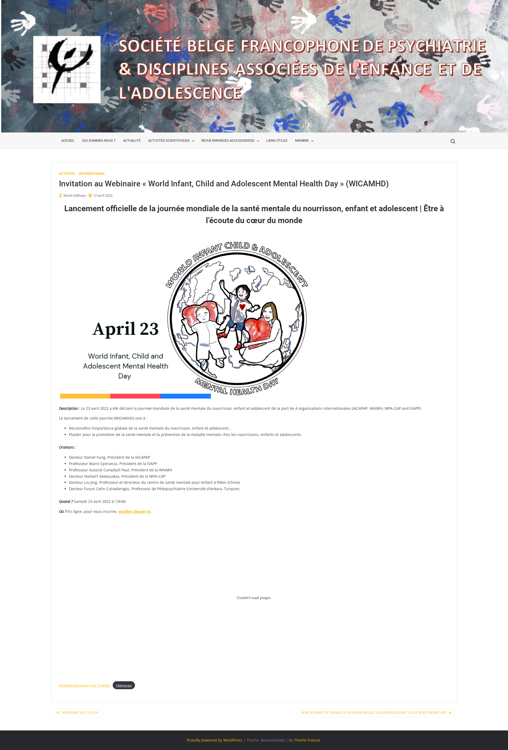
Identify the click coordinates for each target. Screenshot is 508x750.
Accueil (68, 140)
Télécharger (124, 685)
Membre (302, 140)
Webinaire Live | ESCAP (80, 712)
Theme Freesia (307, 740)
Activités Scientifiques (169, 140)
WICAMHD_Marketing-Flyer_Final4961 (85, 685)
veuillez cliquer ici (134, 511)
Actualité (131, 140)
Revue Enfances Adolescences (228, 140)
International (92, 173)
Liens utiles (276, 140)
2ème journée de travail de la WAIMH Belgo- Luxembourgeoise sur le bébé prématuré (373, 712)
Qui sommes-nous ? (98, 140)
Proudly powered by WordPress (214, 740)
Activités (67, 173)
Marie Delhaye (75, 195)
